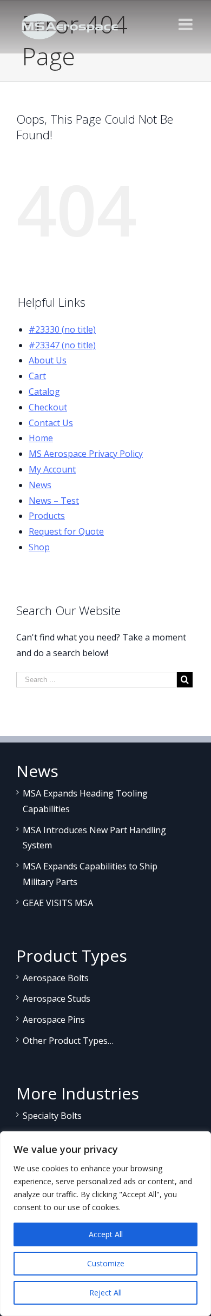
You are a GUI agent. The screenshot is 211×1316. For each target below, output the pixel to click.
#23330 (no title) (62, 329)
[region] (105, 1223)
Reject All (105, 1292)
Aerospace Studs (56, 998)
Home (41, 438)
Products (47, 516)
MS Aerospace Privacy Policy (86, 454)
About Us (48, 360)
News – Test (54, 501)
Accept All (106, 1234)
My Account (52, 469)
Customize (105, 1263)
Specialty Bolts (52, 1116)
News (40, 485)
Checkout (48, 407)
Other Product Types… (68, 1041)
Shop (39, 547)
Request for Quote (66, 531)
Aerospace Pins (54, 1019)
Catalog (44, 391)
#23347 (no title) (62, 345)
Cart (37, 376)
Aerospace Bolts (56, 978)
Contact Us (51, 423)
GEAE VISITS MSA (58, 903)
